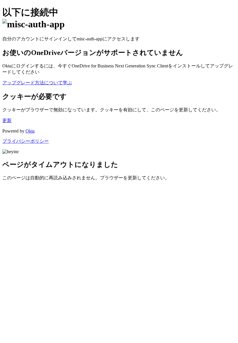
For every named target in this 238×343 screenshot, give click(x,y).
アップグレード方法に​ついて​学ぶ (37, 82)
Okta (30, 130)
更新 (7, 120)
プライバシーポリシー (25, 141)
